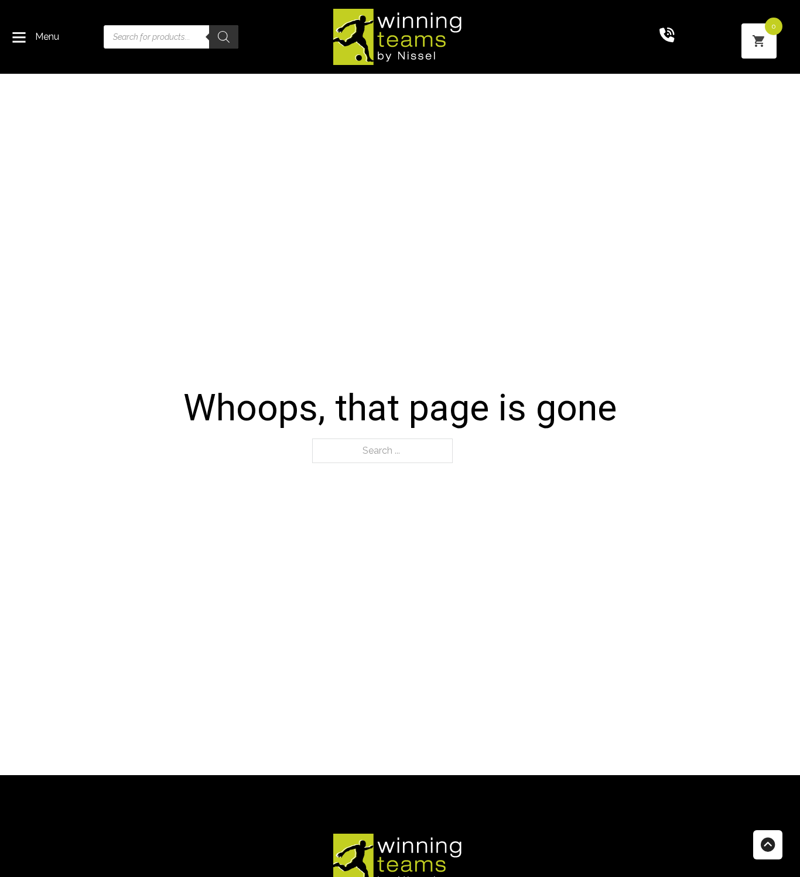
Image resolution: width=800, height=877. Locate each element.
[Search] (223, 37)
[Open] (19, 37)
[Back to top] (767, 844)
